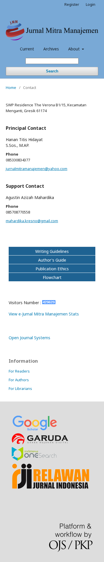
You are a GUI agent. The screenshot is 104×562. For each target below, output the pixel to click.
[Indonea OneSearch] (34, 459)
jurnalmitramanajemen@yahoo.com (36, 168)
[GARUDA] (40, 443)
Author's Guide (52, 260)
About (74, 49)
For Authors (19, 379)
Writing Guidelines (52, 251)
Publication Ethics (52, 268)
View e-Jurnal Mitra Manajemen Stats (44, 314)
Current (27, 49)
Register (71, 4)
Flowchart (52, 277)
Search (52, 71)
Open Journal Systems (29, 337)
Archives (51, 49)
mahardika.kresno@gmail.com (32, 220)
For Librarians (20, 388)
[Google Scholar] (35, 430)
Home (11, 87)
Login (90, 4)
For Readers (19, 371)
